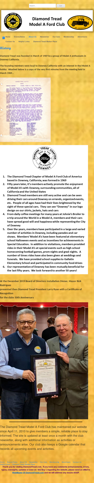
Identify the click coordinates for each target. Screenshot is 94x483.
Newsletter (44, 36)
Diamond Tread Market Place (45, 41)
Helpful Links (24, 41)
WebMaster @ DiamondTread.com (28, 472)
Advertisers (82, 36)
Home (8, 36)
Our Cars (56, 36)
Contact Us (10, 41)
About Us (32, 36)
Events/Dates (19, 36)
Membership (69, 36)
